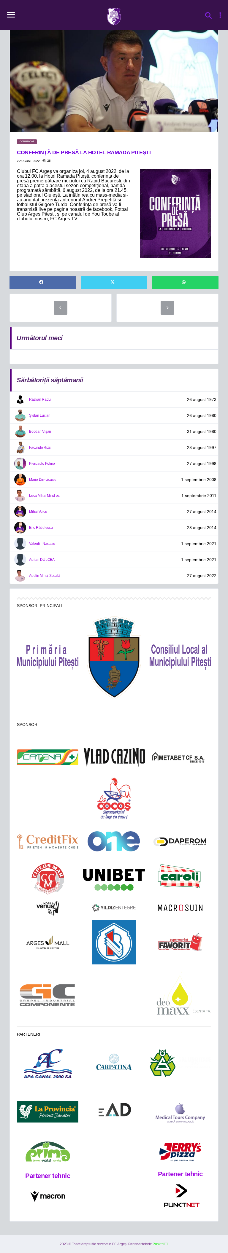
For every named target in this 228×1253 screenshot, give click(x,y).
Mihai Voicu (38, 512)
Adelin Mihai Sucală (44, 576)
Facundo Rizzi (40, 447)
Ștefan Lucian (39, 415)
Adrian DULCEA (42, 560)
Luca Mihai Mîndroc (44, 495)
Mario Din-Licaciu (42, 479)
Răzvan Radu (39, 399)
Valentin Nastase (42, 544)
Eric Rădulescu (41, 528)
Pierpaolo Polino (42, 463)
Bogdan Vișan (40, 431)
